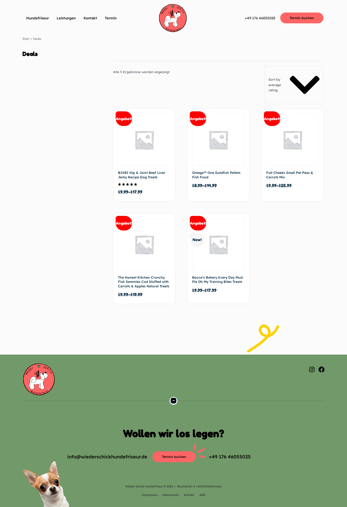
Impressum (150, 495)
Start (26, 39)
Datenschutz (170, 495)
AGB (202, 495)
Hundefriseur (37, 18)
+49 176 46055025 (260, 18)
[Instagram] (312, 369)
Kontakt (90, 18)
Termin (111, 18)
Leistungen (66, 18)
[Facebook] (321, 369)
